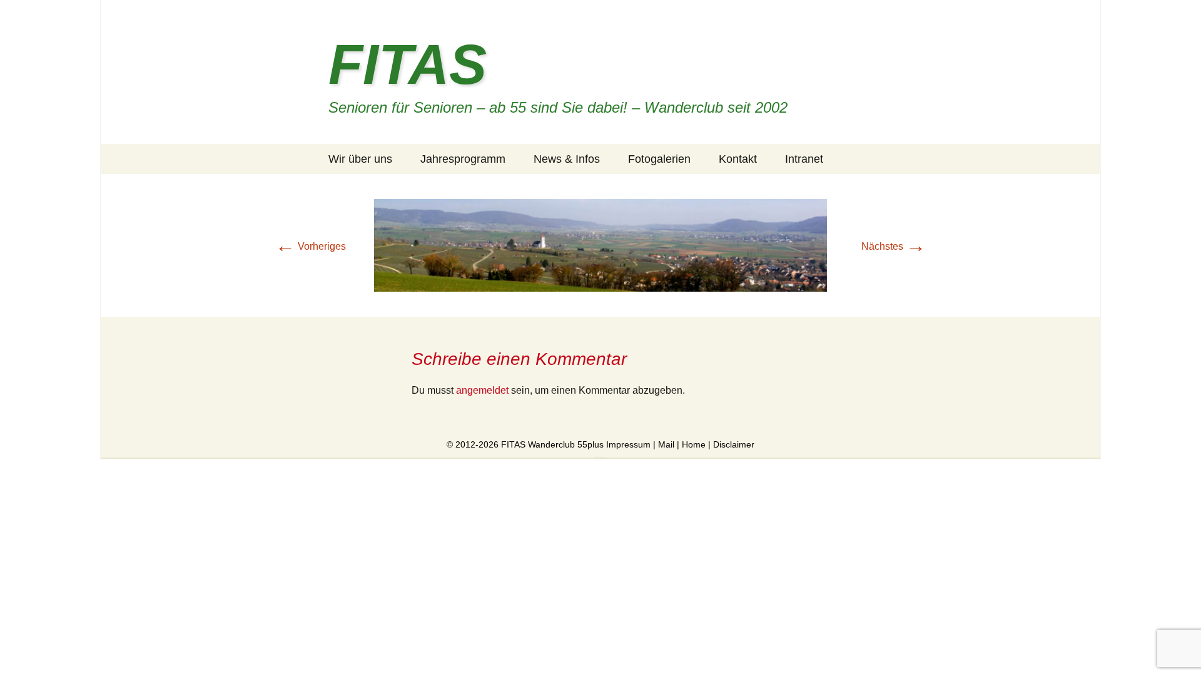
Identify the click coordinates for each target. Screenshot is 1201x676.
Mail (666, 444)
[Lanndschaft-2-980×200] (600, 244)
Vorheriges (310, 246)
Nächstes (893, 246)
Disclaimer (733, 444)
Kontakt (738, 159)
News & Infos (567, 159)
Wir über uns (360, 159)
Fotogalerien (659, 159)
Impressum (628, 444)
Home (694, 444)
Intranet (804, 159)
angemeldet (482, 390)
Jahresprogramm (462, 159)
